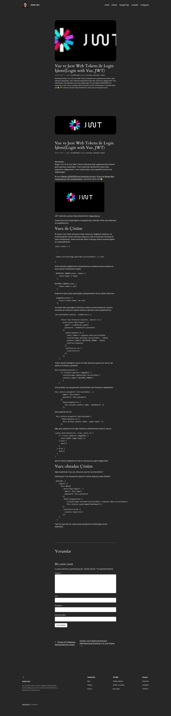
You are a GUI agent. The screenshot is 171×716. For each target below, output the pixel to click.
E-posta (58, 606)
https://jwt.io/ (94, 216)
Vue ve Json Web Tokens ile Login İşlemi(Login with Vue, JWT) (84, 68)
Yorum (58, 573)
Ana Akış (89, 75)
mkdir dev (35, 5)
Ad (56, 596)
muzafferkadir (75, 75)
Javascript (96, 75)
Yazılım (102, 75)
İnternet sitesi (60, 615)
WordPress (25, 704)
